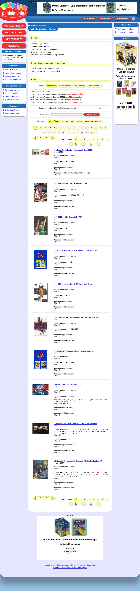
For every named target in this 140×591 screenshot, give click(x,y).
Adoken (45, 44)
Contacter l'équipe (12, 100)
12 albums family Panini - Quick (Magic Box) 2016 (73, 150)
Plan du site (81, 565)
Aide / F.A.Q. (14, 46)
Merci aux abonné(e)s (13, 80)
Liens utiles (13, 106)
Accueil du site (50, 565)
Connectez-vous (11, 56)
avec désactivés (94, 86)
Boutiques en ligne (12, 113)
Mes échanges (13, 39)
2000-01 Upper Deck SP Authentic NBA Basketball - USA (76, 318)
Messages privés (11, 93)
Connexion (105, 18)
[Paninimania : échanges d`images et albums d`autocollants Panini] (14, 18)
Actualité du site (11, 70)
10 (76, 144)
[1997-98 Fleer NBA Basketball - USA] (41, 235)
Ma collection (13, 32)
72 (99, 144)
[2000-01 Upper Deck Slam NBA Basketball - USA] (41, 302)
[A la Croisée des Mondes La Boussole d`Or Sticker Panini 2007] (40, 479)
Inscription (89, 18)
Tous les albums (14, 26)
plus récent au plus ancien (72, 121)
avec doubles (80, 86)
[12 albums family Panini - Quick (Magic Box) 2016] (40, 155)
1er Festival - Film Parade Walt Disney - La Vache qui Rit (75, 251)
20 (91, 144)
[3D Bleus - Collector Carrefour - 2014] (40, 395)
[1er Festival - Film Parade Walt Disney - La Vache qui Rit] (40, 268)
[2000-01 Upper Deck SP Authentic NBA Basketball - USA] (40, 335)
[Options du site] (133, 18)
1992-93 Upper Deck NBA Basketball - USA (70, 184)
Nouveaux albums (12, 76)
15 (83, 144)
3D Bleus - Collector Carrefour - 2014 (68, 385)
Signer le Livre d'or (12, 97)
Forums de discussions (13, 90)
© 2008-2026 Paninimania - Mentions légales (70, 568)
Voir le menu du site (38, 25)
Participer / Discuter (14, 86)
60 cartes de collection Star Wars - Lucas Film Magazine (75, 424)
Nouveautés (14, 66)
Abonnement (122, 18)
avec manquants (65, 86)
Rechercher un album (125, 29)
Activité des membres (13, 73)
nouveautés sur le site (93, 121)
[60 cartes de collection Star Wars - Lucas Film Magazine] (40, 434)
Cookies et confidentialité (66, 565)
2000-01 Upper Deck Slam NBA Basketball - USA (73, 284)
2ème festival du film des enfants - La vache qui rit (73, 351)
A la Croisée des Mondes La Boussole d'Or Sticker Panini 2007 (78, 461)
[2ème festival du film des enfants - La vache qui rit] (40, 369)
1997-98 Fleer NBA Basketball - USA (68, 217)
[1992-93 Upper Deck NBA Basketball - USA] (40, 201)
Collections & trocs (12, 110)
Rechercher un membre (126, 32)
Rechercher (126, 25)
